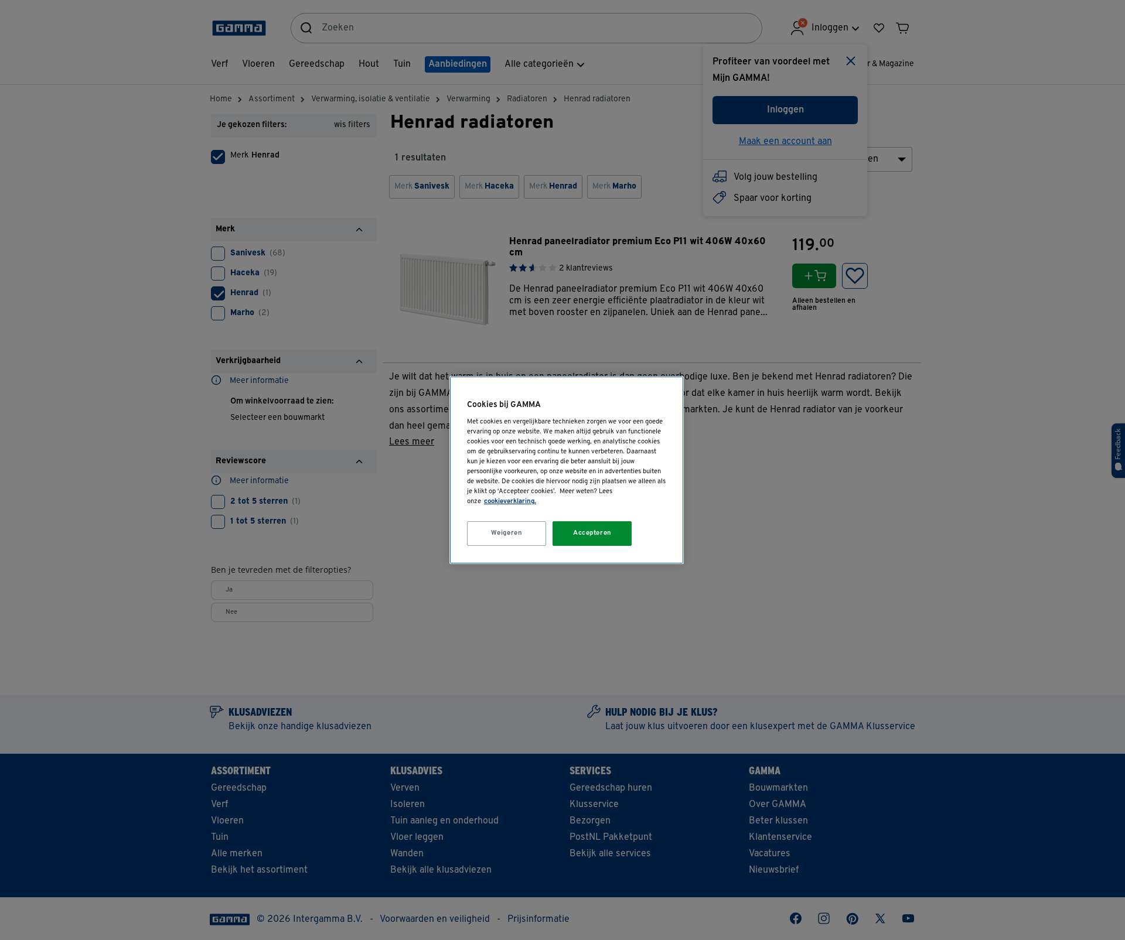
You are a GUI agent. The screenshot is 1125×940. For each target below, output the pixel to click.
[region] (566, 470)
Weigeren (507, 532)
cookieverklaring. (510, 501)
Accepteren (592, 532)
